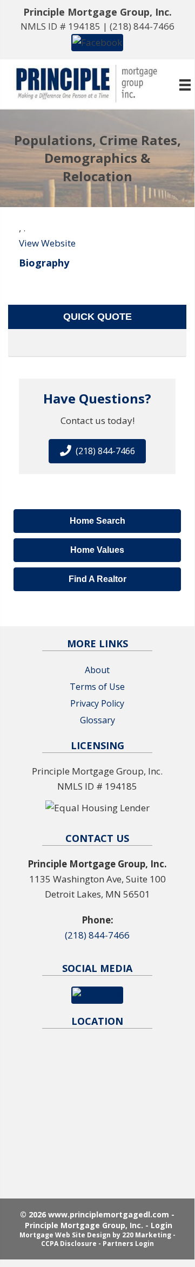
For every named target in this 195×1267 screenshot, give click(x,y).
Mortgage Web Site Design (65, 1234)
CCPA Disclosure (69, 1243)
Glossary (97, 720)
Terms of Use (97, 687)
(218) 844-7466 (142, 26)
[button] (97, 42)
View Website (47, 243)
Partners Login (128, 1243)
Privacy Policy (97, 703)
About (97, 670)
